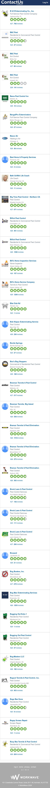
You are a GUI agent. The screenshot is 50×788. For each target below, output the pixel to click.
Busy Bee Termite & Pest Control (23, 741)
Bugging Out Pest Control (20, 635)
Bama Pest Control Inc (19, 96)
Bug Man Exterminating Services (23, 592)
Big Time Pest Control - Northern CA (25, 197)
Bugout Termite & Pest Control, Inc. (24, 677)
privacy (27, 767)
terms (21, 767)
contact (33, 767)
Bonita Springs (16, 343)
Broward (13, 553)
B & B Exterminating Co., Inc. (22, 11)
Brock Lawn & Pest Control (21, 489)
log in (16, 767)
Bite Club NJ (15, 303)
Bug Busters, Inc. (17, 571)
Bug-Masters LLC (17, 656)
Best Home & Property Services (23, 157)
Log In (45, 2)
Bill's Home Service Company (22, 282)
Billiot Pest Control (18, 218)
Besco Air (14, 136)
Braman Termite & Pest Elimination (24, 425)
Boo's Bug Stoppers (18, 361)
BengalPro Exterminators (20, 114)
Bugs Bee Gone (16, 699)
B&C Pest (14, 32)
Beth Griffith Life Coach (19, 175)
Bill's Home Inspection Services (23, 260)
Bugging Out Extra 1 (18, 614)
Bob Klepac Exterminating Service (24, 321)
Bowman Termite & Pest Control (23, 382)
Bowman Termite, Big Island (21, 404)
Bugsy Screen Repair (18, 720)
